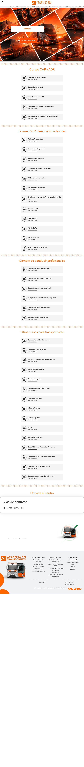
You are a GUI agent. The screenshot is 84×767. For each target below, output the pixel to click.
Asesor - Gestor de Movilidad (37, 247)
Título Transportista (14, 6)
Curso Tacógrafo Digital (36, 369)
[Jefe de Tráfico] (24, 229)
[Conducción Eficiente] (24, 438)
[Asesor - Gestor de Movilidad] (24, 248)
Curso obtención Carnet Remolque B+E (41, 476)
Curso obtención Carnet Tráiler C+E (40, 278)
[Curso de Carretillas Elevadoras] (24, 341)
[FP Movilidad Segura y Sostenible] (24, 169)
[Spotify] (80, 589)
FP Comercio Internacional (54, 6)
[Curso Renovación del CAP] (24, 78)
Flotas (30, 427)
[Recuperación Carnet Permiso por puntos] (24, 298)
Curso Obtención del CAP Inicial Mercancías (43, 116)
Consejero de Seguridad (36, 149)
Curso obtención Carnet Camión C (39, 268)
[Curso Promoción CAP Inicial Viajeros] (24, 107)
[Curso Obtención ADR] (24, 88)
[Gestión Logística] (24, 418)
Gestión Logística (34, 418)
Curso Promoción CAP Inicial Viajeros (41, 106)
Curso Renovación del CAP (37, 77)
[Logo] (42, 3)
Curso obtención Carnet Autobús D (39, 288)
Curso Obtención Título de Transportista (41, 457)
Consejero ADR (77, 6)
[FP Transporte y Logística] (24, 179)
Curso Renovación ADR (36, 97)
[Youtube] (75, 589)
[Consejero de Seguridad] (24, 149)
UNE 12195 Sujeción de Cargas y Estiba (41, 359)
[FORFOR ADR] (24, 219)
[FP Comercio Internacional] (24, 188)
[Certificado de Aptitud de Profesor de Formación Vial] (24, 199)
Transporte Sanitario (35, 398)
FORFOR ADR (32, 218)
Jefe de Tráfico (33, 228)
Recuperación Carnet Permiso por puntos (42, 298)
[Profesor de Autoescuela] (24, 159)
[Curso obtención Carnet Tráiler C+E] (24, 279)
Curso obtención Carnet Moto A (38, 317)
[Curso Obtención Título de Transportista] (24, 457)
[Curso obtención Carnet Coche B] (24, 308)
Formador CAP (33, 208)
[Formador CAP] (24, 209)
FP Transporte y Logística (25, 6)
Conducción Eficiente (35, 437)
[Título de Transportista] (24, 140)
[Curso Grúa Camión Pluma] (24, 350)
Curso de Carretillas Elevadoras (38, 340)
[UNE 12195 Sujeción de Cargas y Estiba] (24, 360)
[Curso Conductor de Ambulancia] (24, 467)
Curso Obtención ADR (35, 87)
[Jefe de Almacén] (24, 238)
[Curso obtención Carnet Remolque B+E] (24, 477)
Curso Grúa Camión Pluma (37, 350)
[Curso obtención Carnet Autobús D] (24, 289)
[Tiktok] (72, 589)
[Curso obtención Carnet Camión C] (24, 269)
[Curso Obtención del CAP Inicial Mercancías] (24, 117)
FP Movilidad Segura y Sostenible (39, 6)
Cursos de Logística (34, 379)
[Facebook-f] (69, 589)
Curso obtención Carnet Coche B (39, 307)
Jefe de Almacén (33, 238)
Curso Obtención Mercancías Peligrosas (41, 447)
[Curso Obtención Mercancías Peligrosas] (24, 448)
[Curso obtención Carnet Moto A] (24, 318)
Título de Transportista (35, 139)
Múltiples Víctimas (34, 408)
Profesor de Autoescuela (67, 6)
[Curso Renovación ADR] (24, 97)
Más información (32, 79)
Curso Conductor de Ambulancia (39, 466)
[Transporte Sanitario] (24, 399)
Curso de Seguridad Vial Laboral (39, 388)
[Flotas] (24, 428)
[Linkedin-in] (77, 589)
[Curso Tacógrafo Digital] (24, 370)
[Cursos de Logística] (24, 379)
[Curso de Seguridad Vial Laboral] (24, 389)
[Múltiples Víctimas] (24, 409)
